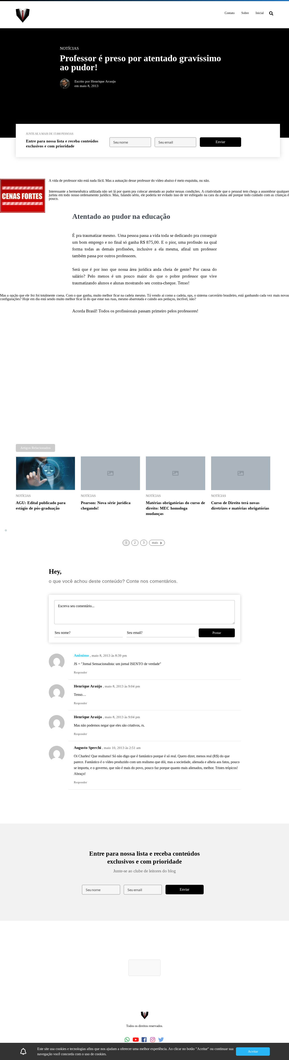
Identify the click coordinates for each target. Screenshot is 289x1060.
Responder (80, 672)
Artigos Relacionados (35, 448)
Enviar (220, 142)
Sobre (245, 13)
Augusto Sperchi (87, 748)
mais (155, 542)
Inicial (260, 13)
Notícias (23, 496)
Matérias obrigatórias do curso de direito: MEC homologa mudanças (175, 508)
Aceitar (253, 1051)
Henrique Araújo (88, 686)
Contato (230, 13)
